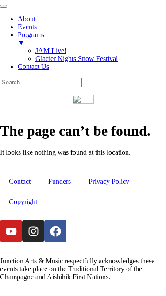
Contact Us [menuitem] (33, 66)
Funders (59, 181)
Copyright (23, 201)
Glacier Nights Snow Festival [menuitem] (76, 58)
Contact (20, 181)
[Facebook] (55, 231)
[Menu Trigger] (3, 6)
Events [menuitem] (27, 26)
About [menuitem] (26, 19)
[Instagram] (33, 231)
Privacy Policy (109, 181)
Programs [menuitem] (31, 38)
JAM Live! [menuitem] (50, 50)
